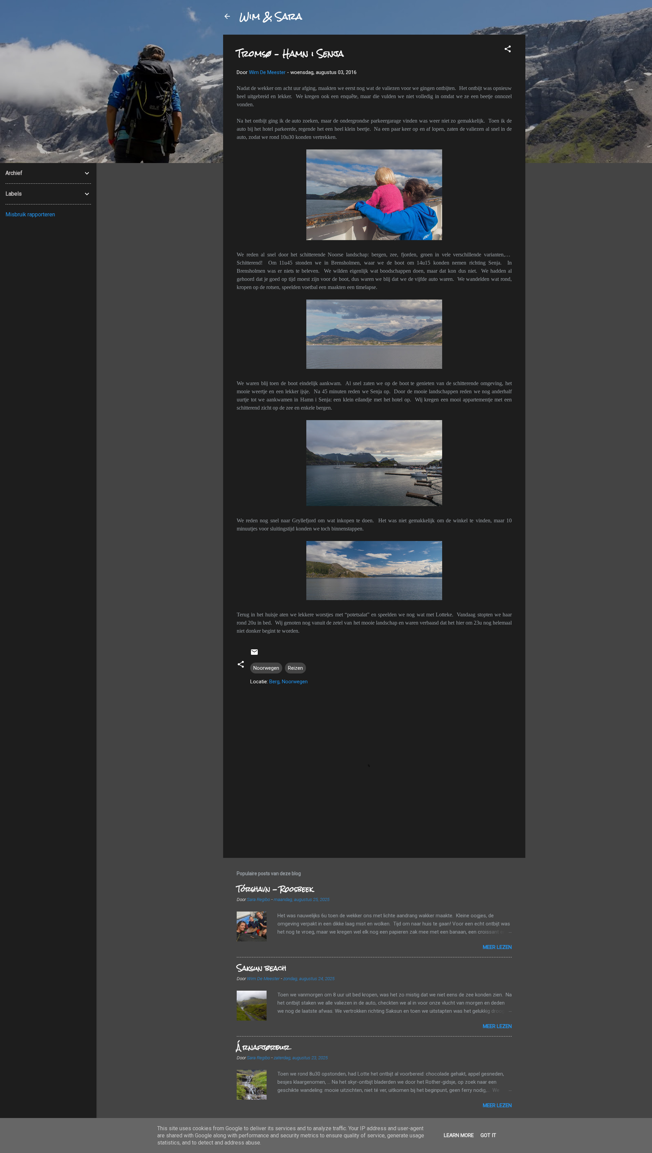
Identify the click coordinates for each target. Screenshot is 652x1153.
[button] (508, 50)
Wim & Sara (270, 16)
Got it (488, 1135)
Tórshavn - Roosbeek (275, 889)
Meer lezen (497, 947)
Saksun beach (261, 968)
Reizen (295, 668)
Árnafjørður (263, 1047)
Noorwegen (266, 668)
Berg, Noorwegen (288, 682)
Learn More (459, 1135)
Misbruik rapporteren (30, 214)
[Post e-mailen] (254, 654)
